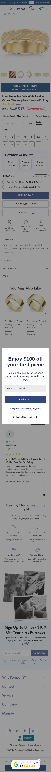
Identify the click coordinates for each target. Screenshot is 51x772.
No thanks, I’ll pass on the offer (25, 417)
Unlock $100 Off (25, 399)
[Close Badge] (39, 760)
